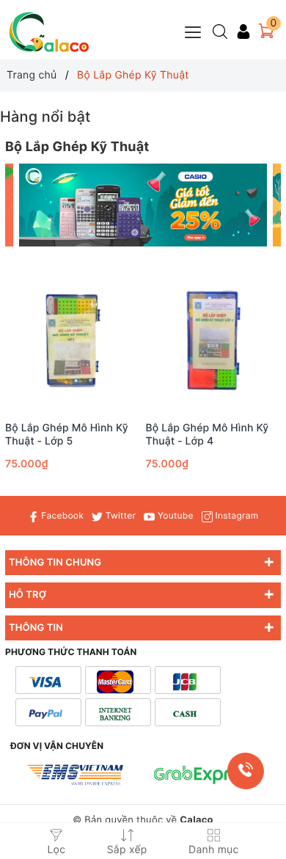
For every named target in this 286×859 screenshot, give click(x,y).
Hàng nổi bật (45, 116)
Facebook (61, 515)
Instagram (235, 515)
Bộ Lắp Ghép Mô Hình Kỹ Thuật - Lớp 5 (66, 434)
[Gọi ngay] (245, 770)
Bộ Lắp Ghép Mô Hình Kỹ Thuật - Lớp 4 (207, 434)
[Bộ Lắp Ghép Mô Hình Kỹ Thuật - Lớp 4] (214, 340)
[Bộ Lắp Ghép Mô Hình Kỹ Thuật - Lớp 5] (73, 340)
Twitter (119, 515)
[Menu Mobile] (194, 30)
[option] (143, 205)
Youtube (174, 515)
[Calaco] (49, 32)
